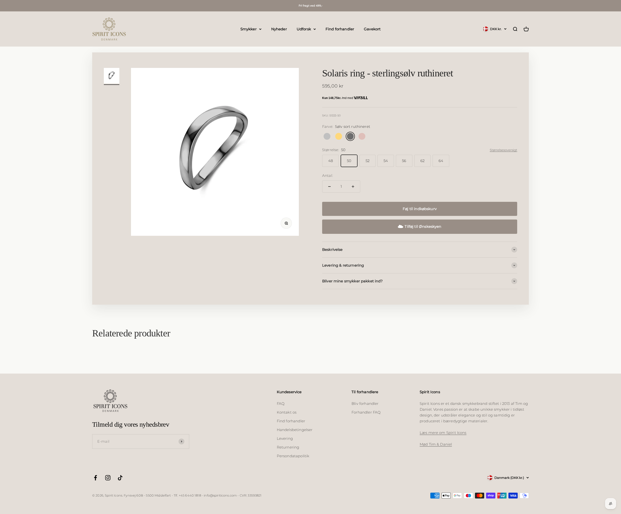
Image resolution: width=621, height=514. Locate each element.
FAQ (281, 403)
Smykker (248, 28)
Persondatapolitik (293, 456)
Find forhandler (340, 28)
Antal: (327, 175)
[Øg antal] (353, 186)
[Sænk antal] (329, 186)
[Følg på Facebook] (95, 477)
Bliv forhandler (364, 403)
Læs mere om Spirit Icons (443, 432)
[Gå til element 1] (111, 76)
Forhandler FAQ (366, 412)
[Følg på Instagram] (108, 477)
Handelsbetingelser (295, 429)
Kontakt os (287, 412)
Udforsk (304, 28)
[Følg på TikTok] (120, 477)
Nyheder (279, 28)
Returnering (288, 447)
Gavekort (372, 28)
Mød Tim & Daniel (436, 444)
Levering (285, 438)
